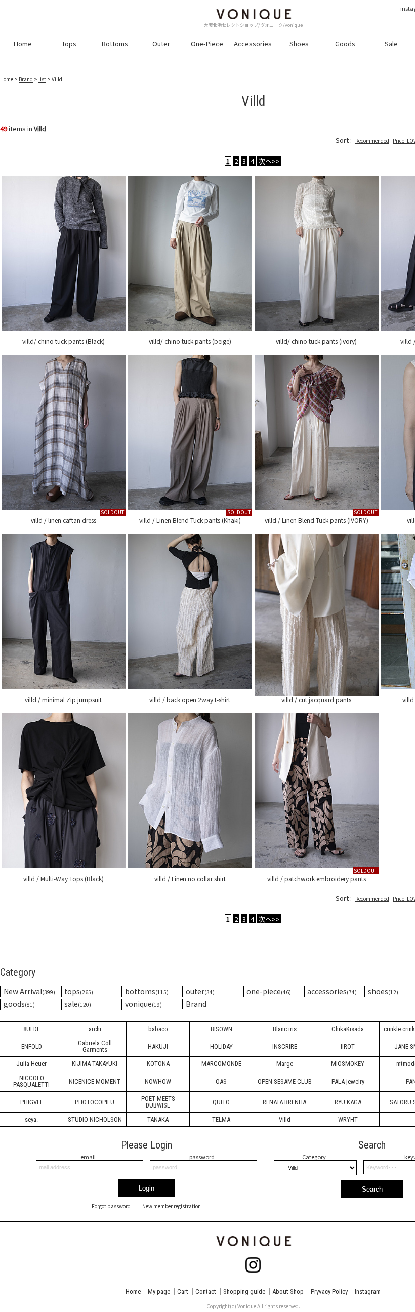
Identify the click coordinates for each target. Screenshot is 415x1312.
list (42, 79)
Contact (205, 1291)
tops (78, 991)
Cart (182, 1291)
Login (146, 1188)
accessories (332, 991)
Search (372, 1189)
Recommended (372, 140)
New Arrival (29, 991)
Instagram (368, 1291)
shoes (383, 991)
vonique (143, 1004)
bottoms (147, 991)
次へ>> (269, 161)
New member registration (171, 1206)
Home (133, 1291)
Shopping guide (244, 1291)
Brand (26, 79)
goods (19, 1004)
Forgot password (111, 1206)
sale (77, 1004)
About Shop (288, 1291)
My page (159, 1291)
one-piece (268, 991)
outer (200, 991)
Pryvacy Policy (329, 1291)
